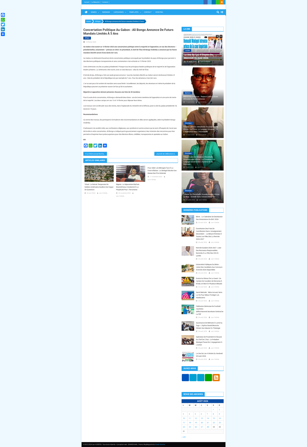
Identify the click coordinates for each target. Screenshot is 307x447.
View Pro (159, 12)
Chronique (188, 123)
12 (196, 418)
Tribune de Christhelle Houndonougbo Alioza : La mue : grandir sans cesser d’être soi (201, 195)
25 (190, 427)
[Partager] (2, 34)
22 (214, 423)
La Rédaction (95, 2)
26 (196, 427)
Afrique (87, 38)
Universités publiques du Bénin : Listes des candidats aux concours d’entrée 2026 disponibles (209, 267)
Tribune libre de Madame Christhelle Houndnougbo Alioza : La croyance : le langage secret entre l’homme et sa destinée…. (199, 160)
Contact (147, 12)
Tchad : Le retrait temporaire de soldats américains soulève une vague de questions (99, 187)
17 (184, 423)
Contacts (105, 2)
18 (190, 423)
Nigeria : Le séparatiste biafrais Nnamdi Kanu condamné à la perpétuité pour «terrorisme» (127, 187)
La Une (187, 50)
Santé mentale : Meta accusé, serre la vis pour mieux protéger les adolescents (209, 295)
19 (196, 423)
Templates (133, 12)
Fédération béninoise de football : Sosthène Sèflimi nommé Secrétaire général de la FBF (209, 310)
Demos (94, 12)
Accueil (86, 2)
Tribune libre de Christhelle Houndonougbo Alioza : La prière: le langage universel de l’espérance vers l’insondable (200, 129)
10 (184, 418)
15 (214, 418)
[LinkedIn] (2, 29)
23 (220, 423)
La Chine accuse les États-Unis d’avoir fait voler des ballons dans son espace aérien (96, 154)
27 (202, 427)
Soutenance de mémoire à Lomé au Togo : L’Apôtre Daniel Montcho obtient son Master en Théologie (209, 325)
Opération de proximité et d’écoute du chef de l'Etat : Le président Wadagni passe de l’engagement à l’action (209, 341)
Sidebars (106, 12)
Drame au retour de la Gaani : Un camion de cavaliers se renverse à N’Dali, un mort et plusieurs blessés (209, 281)
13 (202, 418)
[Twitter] (2, 24)
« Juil (183, 437)
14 (208, 418)
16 (220, 418)
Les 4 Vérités (103, 193)
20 (202, 423)
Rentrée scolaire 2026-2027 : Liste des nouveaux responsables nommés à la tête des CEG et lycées (208, 252)
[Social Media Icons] (185, 377)
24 (184, 427)
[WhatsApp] (2, 19)
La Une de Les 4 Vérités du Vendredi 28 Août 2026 (209, 354)
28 (208, 427)
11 (190, 418)
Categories (119, 12)
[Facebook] (2, 14)
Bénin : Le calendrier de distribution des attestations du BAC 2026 (209, 218)
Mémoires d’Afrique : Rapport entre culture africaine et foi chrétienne (200, 97)
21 (208, 423)
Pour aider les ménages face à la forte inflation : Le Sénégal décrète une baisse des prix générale (162, 170)
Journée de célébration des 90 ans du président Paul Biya (167, 154)
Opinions (188, 93)
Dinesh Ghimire (160, 444)
